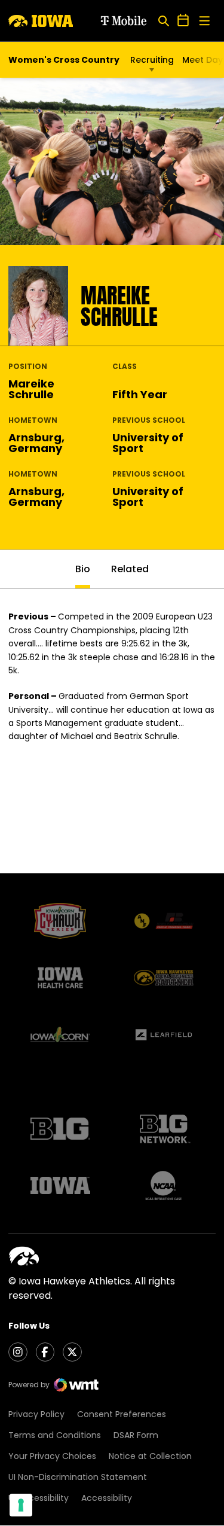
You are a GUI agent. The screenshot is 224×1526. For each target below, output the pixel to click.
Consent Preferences (121, 1414)
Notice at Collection (150, 1456)
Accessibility (106, 1498)
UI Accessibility (38, 1498)
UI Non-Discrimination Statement (77, 1477)
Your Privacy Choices (52, 1456)
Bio (82, 569)
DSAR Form (135, 1435)
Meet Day (202, 60)
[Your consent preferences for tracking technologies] (21, 1505)
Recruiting (152, 60)
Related (130, 569)
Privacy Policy (36, 1414)
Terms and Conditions (54, 1435)
